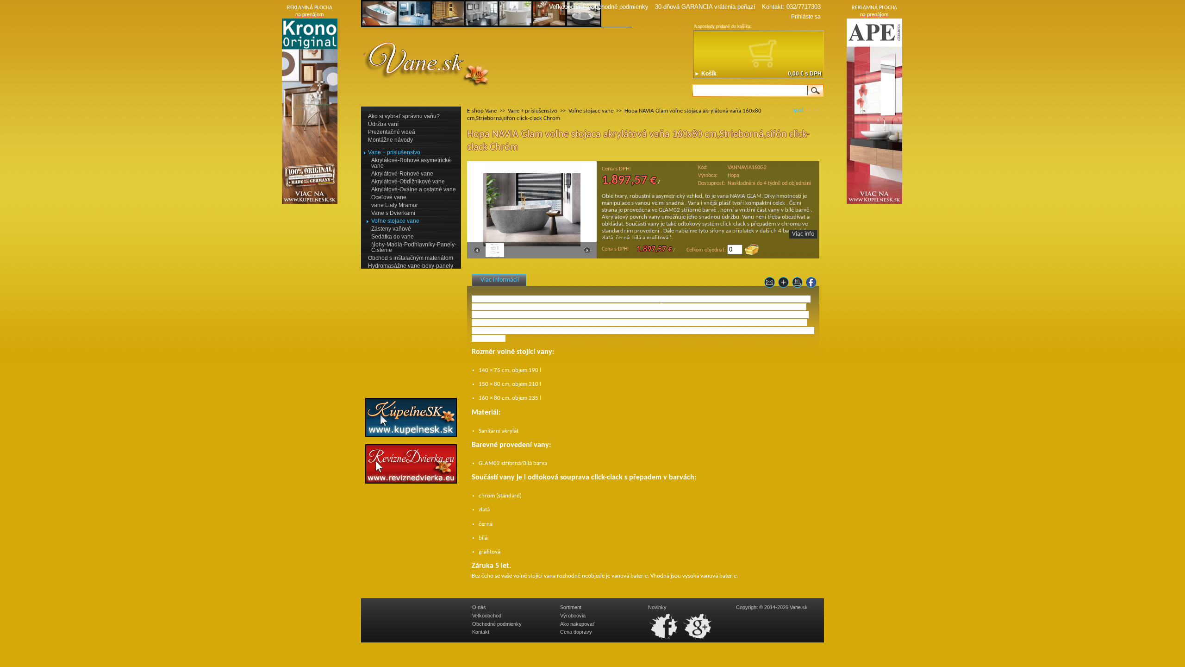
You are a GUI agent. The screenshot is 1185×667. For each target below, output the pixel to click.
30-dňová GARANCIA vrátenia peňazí (705, 6)
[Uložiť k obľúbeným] (785, 284)
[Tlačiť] (798, 284)
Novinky (657, 607)
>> (816, 110)
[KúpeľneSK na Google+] (698, 639)
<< (808, 110)
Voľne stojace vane (395, 221)
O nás (479, 607)
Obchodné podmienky (619, 6)
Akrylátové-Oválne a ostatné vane (413, 189)
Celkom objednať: (706, 250)
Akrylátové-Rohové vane (402, 173)
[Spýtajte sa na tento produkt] (771, 284)
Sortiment (570, 607)
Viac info (803, 234)
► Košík (705, 73)
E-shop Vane (482, 111)
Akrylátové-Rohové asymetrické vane (411, 163)
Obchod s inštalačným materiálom (410, 258)
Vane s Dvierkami (393, 213)
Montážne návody (390, 140)
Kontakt (480, 632)
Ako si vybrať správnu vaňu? (404, 116)
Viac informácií (499, 280)
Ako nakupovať (577, 624)
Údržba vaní (383, 124)
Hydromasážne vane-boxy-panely (410, 266)
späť (798, 110)
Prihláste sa (806, 16)
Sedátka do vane (392, 236)
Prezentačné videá (391, 132)
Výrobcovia (573, 615)
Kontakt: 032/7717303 (791, 6)
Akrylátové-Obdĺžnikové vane (408, 181)
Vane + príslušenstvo (394, 152)
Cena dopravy (576, 632)
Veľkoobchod (566, 6)
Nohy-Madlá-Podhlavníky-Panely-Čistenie (413, 247)
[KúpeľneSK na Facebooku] (664, 639)
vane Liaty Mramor (394, 205)
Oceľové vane (388, 197)
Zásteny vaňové (391, 229)
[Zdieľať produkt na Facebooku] (812, 284)
